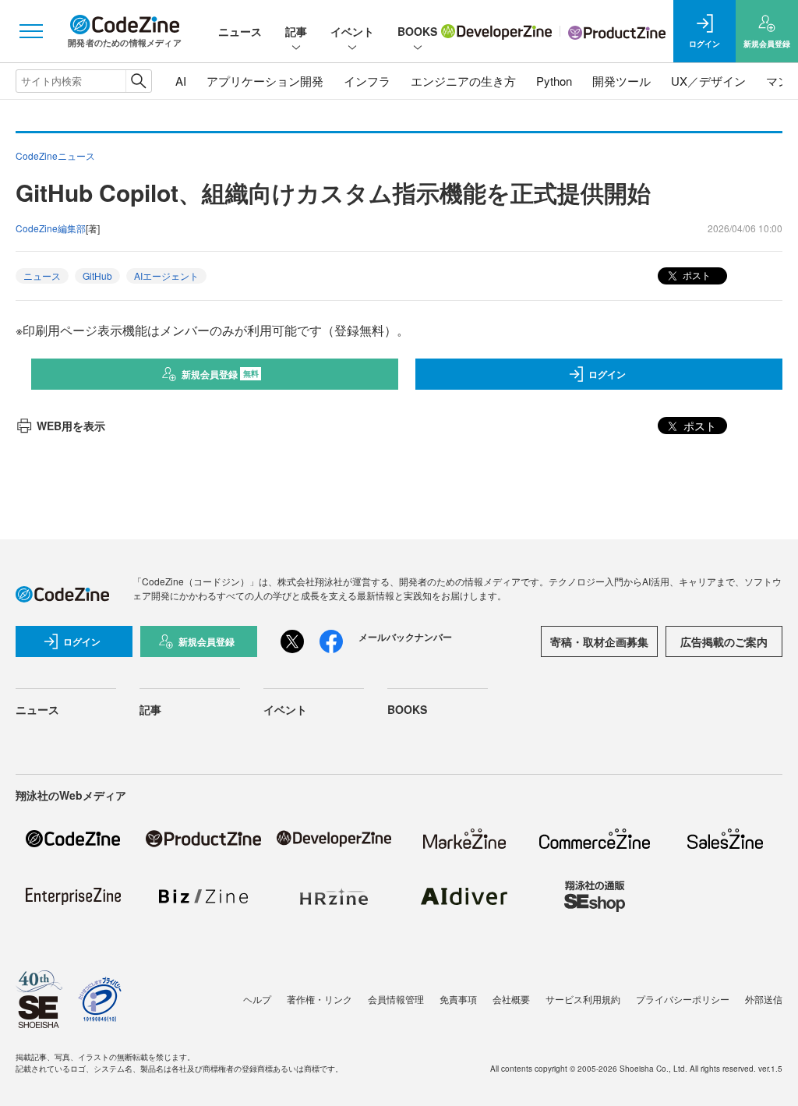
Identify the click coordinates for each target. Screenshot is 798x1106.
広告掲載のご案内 (724, 641)
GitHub (97, 275)
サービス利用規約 (583, 998)
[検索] (138, 81)
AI (180, 80)
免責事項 (458, 998)
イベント (352, 31)
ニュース (240, 31)
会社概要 (511, 998)
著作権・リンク (319, 998)
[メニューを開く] (31, 31)
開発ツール (621, 80)
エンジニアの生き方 (463, 80)
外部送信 (763, 998)
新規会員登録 (220, 374)
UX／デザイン (708, 80)
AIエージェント (166, 275)
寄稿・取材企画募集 (599, 641)
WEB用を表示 (71, 425)
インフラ (367, 80)
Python (554, 80)
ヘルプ (257, 998)
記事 (296, 31)
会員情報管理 (396, 998)
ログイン (607, 374)
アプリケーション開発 (265, 80)
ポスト (695, 274)
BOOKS (417, 31)
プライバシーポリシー (682, 998)
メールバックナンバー (405, 637)
